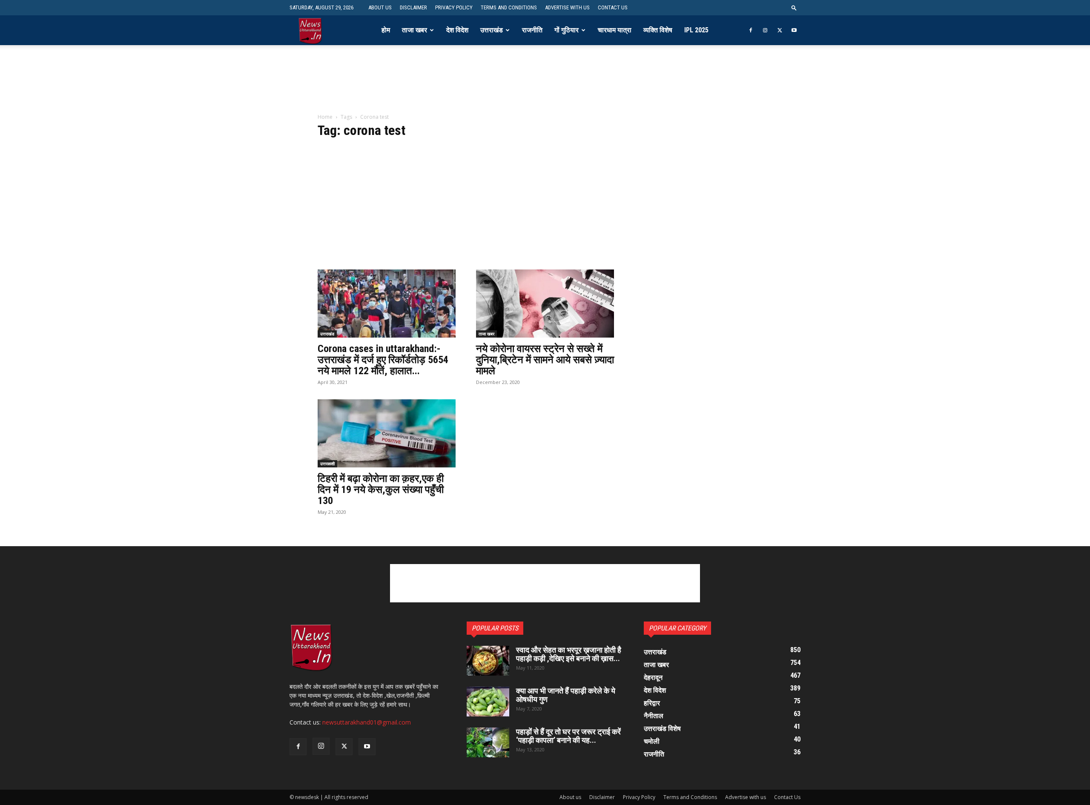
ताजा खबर (414, 30)
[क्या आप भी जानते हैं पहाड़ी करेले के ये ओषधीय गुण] (488, 701)
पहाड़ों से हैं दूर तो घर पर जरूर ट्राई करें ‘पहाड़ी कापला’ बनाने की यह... (568, 736)
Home (325, 116)
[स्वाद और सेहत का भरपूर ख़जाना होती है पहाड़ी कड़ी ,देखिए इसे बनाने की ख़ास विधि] (488, 661)
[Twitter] (779, 30)
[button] (794, 7)
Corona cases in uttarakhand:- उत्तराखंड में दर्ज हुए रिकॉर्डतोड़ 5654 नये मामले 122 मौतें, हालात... (383, 360)
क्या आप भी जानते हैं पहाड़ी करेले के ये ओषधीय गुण (565, 695)
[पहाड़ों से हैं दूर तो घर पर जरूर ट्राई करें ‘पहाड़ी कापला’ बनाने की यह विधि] (488, 742)
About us (380, 7)
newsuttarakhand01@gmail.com (366, 722)
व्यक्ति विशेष (657, 30)
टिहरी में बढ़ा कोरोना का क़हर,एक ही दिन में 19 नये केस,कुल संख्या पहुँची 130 (381, 490)
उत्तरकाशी (327, 464)
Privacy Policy (454, 7)
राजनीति (532, 30)
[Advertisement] (545, 85)
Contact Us (613, 7)
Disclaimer (413, 7)
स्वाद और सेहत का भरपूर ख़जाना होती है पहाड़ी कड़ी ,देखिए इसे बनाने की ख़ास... (568, 654)
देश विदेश (457, 30)
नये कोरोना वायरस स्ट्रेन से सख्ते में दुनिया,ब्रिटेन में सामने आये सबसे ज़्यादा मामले (545, 360)
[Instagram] (765, 30)
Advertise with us (567, 7)
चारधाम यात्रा (614, 30)
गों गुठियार (566, 30)
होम (386, 30)
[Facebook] (750, 30)
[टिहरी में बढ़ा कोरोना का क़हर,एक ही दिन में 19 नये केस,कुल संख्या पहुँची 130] (387, 433)
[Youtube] (794, 30)
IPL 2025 (696, 30)
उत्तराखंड (491, 30)
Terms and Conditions (509, 7)
